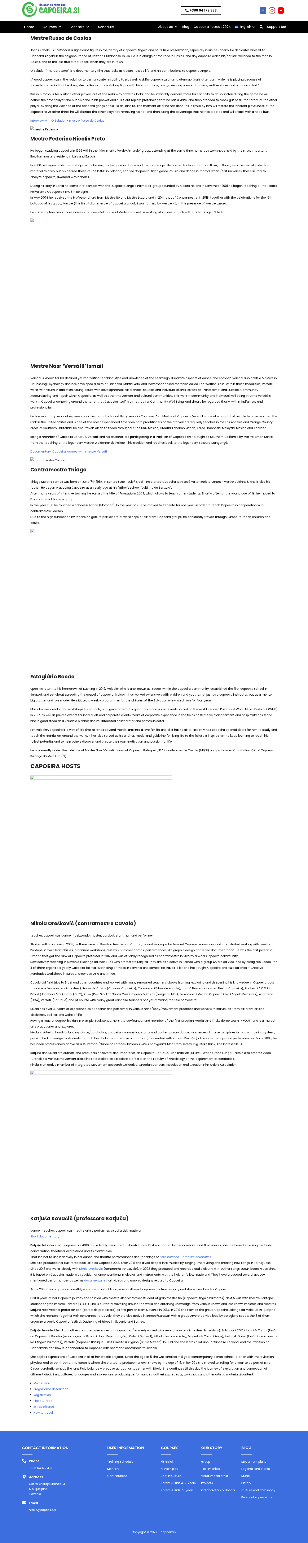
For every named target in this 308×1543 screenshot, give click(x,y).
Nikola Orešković (91, 1269)
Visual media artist (214, 1476)
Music (245, 1476)
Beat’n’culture (171, 1476)
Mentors (113, 1469)
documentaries (95, 1280)
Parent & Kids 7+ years (177, 1490)
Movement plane (254, 1462)
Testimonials (210, 1469)
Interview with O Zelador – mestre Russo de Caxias (67, 120)
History (246, 1483)
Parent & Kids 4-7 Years (178, 1483)
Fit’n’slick (167, 1462)
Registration (42, 1395)
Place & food (43, 1401)
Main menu (42, 1383)
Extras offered (44, 1407)
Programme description (51, 1389)
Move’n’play (169, 1469)
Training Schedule (120, 1462)
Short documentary (44, 1236)
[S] (261, 27)
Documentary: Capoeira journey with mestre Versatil (68, 451)
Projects (207, 1483)
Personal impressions (256, 1497)
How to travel (43, 1412)
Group (205, 1462)
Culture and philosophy (258, 1490)
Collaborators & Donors (218, 1490)
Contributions (117, 1476)
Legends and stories (255, 1469)
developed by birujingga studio (154, 1538)
